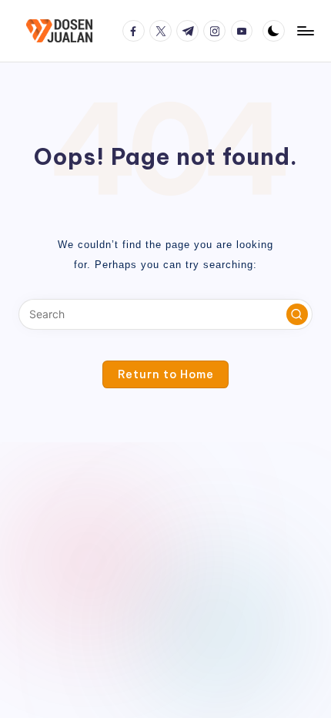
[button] (297, 314)
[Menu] (305, 30)
